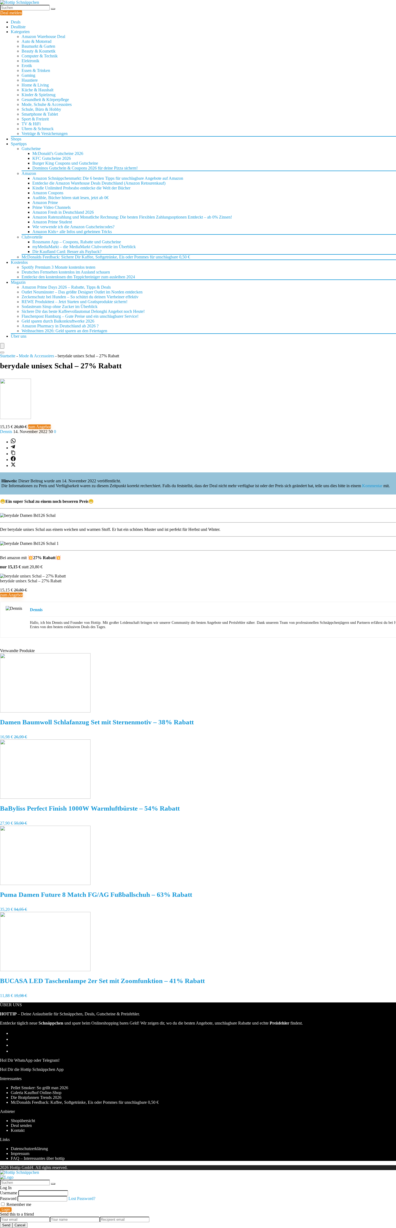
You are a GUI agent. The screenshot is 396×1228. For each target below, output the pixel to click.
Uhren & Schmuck (38, 128)
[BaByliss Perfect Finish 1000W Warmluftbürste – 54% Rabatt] (45, 797)
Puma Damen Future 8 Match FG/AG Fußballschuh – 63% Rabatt (96, 894)
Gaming (28, 75)
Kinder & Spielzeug (38, 94)
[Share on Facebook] (13, 459)
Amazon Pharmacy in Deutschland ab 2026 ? (60, 326)
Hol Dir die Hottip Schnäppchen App (32, 1069)
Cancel (20, 1225)
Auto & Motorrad (36, 41)
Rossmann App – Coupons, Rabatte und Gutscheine (76, 242)
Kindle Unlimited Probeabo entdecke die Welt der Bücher (81, 188)
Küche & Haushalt (37, 90)
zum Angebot (39, 426)
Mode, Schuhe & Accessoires (47, 104)
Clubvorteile (32, 237)
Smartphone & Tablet (40, 114)
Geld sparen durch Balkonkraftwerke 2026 (58, 321)
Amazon (29, 173)
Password (8, 1198)
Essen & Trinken (36, 70)
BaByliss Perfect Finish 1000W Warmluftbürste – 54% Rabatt (90, 808)
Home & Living (35, 85)
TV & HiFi (31, 124)
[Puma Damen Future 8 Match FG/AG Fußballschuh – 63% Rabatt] (45, 883)
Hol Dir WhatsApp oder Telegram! (30, 1060)
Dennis (6, 431)
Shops (16, 139)
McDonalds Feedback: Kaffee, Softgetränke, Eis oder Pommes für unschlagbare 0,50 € (85, 1102)
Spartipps (19, 143)
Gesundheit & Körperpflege (45, 99)
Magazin (18, 282)
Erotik (27, 65)
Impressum (20, 1153)
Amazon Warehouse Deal (43, 36)
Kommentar (372, 485)
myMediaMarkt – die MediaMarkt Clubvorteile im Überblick (84, 246)
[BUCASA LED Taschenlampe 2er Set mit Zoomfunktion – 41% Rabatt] (45, 969)
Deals (15, 22)
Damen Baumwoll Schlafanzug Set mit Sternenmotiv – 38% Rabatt (97, 722)
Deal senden (21, 1125)
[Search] (2, 352)
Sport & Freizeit (35, 119)
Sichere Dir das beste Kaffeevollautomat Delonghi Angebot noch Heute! (83, 311)
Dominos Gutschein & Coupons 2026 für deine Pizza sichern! (85, 168)
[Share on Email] (13, 1039)
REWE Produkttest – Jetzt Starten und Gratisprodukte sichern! (74, 301)
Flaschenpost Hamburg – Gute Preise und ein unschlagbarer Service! (80, 316)
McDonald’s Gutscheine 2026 (57, 153)
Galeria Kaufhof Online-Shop (36, 1092)
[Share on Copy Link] (13, 453)
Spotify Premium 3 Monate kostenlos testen (58, 267)
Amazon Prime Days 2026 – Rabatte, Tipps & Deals (66, 287)
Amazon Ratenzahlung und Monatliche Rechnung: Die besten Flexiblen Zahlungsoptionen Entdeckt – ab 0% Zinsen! (132, 217)
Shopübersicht (23, 1120)
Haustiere (30, 80)
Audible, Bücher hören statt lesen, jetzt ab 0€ (70, 197)
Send (6, 1225)
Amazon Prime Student (52, 222)
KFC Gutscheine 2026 (51, 158)
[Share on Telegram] (13, 447)
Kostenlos (19, 262)
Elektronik (30, 60)
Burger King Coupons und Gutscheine (65, 163)
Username (8, 1193)
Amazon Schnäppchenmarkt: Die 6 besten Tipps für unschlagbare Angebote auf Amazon (107, 178)
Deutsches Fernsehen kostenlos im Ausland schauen (66, 272)
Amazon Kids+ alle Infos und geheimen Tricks (72, 231)
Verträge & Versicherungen (45, 133)
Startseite (7, 356)
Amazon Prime (45, 202)
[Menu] (2, 346)
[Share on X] (13, 465)
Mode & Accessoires (36, 356)
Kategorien (20, 31)
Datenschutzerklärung (29, 1148)
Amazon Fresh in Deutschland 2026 (63, 212)
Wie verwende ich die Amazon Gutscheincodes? (73, 226)
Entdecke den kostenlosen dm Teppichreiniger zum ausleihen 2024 (78, 277)
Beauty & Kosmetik (38, 51)
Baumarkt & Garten (38, 46)
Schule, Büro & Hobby (41, 109)
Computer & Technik (40, 56)
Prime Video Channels (51, 207)
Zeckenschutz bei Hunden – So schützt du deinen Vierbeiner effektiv (80, 297)
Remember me (18, 1204)
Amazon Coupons (47, 193)
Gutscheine (31, 148)
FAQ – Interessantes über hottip (38, 1158)
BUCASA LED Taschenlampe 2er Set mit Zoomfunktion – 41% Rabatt (102, 980)
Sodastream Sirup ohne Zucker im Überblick (60, 306)
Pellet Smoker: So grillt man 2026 (39, 1087)
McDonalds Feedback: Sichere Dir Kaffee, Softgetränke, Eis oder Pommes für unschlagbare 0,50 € (106, 257)
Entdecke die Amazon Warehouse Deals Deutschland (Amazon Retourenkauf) (98, 183)
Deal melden (11, 13)
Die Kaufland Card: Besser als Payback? (67, 251)
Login (6, 1210)
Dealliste (18, 27)
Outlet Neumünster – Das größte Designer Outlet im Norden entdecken (82, 292)
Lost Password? (81, 1198)
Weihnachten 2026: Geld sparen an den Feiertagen (64, 330)
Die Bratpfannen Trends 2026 (36, 1097)
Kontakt (18, 1130)
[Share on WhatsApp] (13, 442)
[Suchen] (53, 9)
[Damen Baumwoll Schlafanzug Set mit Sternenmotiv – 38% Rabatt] (45, 711)
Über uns (18, 336)
